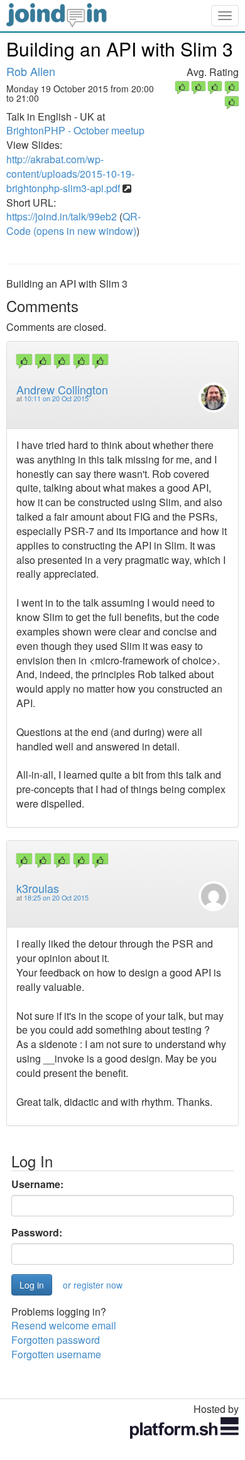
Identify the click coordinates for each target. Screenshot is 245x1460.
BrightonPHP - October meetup (75, 130)
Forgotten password (55, 1340)
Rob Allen (30, 71)
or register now (92, 1285)
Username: (37, 1184)
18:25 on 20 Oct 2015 (56, 897)
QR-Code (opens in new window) (73, 223)
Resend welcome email (63, 1325)
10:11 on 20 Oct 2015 (56, 398)
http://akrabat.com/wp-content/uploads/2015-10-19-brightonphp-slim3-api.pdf (70, 173)
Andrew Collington (62, 389)
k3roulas (37, 888)
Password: (36, 1233)
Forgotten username (56, 1354)
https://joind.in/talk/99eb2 (61, 216)
